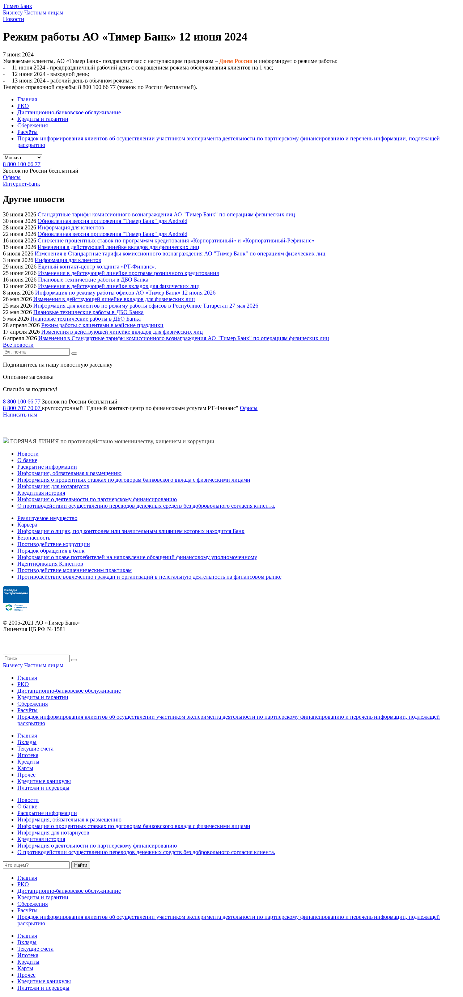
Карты (25, 768)
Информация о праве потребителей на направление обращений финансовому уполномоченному (137, 557)
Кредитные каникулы (44, 781)
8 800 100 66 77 (22, 164)
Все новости (18, 345)
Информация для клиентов (71, 227)
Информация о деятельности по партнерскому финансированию (97, 499)
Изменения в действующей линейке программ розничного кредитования (128, 273)
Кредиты (28, 762)
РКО (23, 106)
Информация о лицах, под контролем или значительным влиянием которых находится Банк (131, 531)
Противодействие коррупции (53, 544)
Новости (13, 19)
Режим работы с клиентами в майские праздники (102, 325)
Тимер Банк (17, 6)
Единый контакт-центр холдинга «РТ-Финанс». (97, 266)
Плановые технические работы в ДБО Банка (93, 279)
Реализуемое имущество (47, 518)
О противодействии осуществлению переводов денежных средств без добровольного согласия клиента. (146, 506)
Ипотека (27, 755)
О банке (27, 460)
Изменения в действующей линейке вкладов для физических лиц (118, 247)
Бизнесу (13, 12)
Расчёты (27, 132)
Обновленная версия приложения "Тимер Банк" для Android (112, 221)
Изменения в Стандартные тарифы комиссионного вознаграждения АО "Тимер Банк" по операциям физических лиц (180, 253)
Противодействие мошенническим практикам (74, 570)
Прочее (26, 775)
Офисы (12, 177)
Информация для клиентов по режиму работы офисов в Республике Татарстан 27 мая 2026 (145, 306)
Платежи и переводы (43, 788)
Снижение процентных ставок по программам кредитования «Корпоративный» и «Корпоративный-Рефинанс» (176, 240)
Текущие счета (35, 748)
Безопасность (33, 538)
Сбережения (32, 125)
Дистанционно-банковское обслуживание (69, 112)
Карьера (27, 524)
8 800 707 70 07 (22, 408)
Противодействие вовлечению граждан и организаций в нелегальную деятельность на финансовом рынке (149, 577)
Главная (27, 99)
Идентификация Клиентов (50, 564)
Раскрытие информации (47, 467)
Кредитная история (41, 493)
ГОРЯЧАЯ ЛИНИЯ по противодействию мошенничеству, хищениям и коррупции (112, 441)
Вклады (27, 742)
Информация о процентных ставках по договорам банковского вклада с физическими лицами (133, 480)
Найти (80, 865)
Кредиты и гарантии (42, 119)
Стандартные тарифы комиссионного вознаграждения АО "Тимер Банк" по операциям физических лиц (166, 214)
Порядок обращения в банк (51, 551)
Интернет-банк (21, 184)
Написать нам (20, 414)
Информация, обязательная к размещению (69, 473)
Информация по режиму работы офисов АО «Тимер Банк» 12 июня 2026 (125, 293)
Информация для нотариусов (53, 486)
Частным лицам (43, 12)
